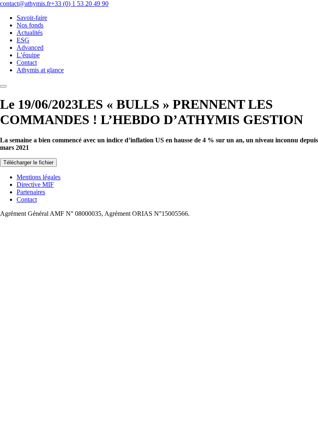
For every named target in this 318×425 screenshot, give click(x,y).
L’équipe (28, 55)
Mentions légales (38, 177)
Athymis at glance (40, 69)
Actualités (30, 32)
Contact (27, 62)
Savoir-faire (32, 17)
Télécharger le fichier (28, 162)
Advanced (30, 47)
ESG (23, 40)
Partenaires (31, 191)
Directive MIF (35, 184)
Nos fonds (30, 25)
